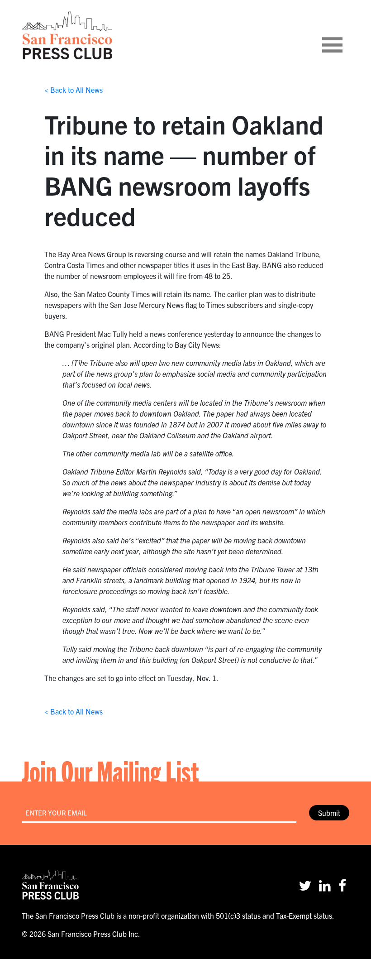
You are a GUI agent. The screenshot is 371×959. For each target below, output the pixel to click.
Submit (329, 812)
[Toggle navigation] (343, 35)
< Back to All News (73, 89)
